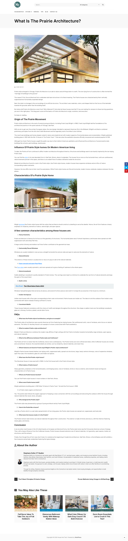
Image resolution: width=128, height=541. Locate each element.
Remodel (36, 11)
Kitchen (28, 11)
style (26, 157)
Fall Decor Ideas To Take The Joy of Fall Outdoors (25, 516)
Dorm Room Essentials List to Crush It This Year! (102, 516)
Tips (42, 11)
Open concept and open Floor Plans (30, 263)
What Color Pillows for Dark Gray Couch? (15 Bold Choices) (76, 516)
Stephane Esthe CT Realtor (34, 453)
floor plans (20, 267)
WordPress (78, 537)
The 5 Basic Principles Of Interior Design (31, 479)
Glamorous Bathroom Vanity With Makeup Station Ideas (51, 516)
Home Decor (20, 87)
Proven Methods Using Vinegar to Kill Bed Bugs (94, 479)
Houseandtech (19, 11)
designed (22, 224)
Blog (46, 11)
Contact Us (53, 11)
